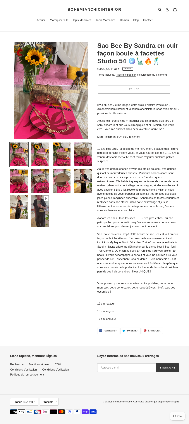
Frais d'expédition (126, 74)
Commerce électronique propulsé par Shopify (156, 401)
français (48, 401)
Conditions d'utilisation (23, 369)
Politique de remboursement (27, 374)
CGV (58, 364)
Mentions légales (39, 364)
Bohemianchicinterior (94, 9)
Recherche (16, 364)
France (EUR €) (23, 401)
